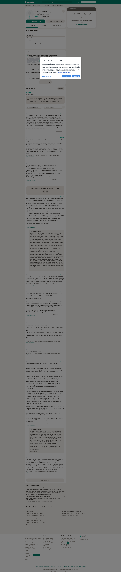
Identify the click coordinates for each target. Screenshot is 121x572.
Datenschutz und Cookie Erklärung (65, 72)
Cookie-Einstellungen (46, 76)
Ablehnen (66, 76)
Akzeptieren (76, 76)
